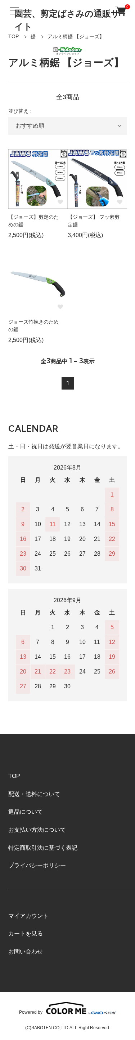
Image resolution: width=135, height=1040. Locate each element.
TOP (13, 36)
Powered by (30, 1012)
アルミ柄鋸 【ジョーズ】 (76, 36)
